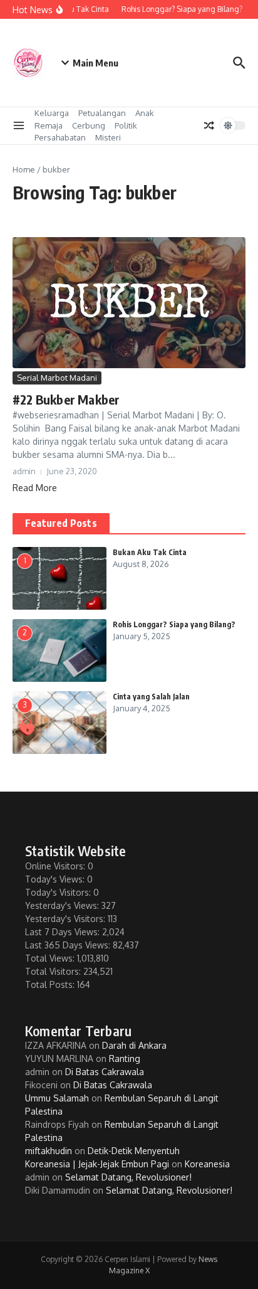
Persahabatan (60, 137)
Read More (35, 487)
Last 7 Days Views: (63, 931)
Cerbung (88, 125)
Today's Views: (56, 879)
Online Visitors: (56, 866)
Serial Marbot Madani (57, 378)
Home (24, 169)
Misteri (108, 137)
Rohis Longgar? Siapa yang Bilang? (174, 624)
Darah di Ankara (134, 1045)
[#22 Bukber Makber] (129, 302)
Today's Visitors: (59, 892)
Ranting (124, 1058)
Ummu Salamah (57, 1098)
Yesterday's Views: (63, 905)
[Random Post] (209, 125)
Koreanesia (207, 1164)
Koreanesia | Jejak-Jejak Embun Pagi (97, 1164)
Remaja (48, 125)
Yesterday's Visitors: (66, 918)
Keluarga (51, 113)
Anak (144, 113)
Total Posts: (51, 984)
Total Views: (51, 958)
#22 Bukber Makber (66, 399)
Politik (126, 125)
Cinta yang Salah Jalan (151, 696)
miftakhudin (48, 1150)
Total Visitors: (54, 971)
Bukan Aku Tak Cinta (150, 552)
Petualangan (102, 113)
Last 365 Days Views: (69, 945)
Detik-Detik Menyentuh (134, 1150)
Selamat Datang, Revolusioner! (128, 1177)
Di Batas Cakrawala (104, 1071)
